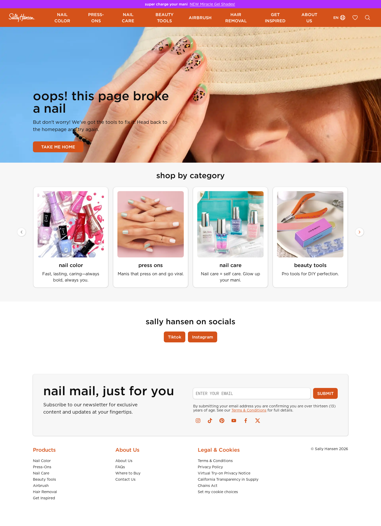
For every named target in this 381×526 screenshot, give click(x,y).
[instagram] (198, 421)
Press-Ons (42, 467)
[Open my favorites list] (355, 17)
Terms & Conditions (248, 410)
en (335, 17)
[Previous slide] (21, 232)
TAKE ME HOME (58, 146)
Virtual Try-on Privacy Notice (224, 473)
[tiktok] (210, 421)
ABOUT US (309, 17)
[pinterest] (222, 421)
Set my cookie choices (218, 492)
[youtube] (234, 421)
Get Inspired (44, 498)
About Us (123, 461)
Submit (325, 393)
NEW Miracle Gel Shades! (212, 4)
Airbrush (41, 486)
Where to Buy (127, 473)
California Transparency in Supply (228, 479)
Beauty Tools (44, 479)
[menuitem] (62, 17)
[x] (258, 421)
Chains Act (207, 486)
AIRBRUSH (200, 17)
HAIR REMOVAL (236, 17)
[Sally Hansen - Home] (22, 17)
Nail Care (41, 473)
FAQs (120, 467)
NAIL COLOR (62, 17)
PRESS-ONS (96, 17)
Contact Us (125, 479)
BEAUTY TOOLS (164, 17)
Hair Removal (45, 492)
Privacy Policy (210, 467)
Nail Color (42, 461)
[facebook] (246, 421)
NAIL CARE (128, 17)
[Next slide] (359, 232)
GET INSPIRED (275, 17)
